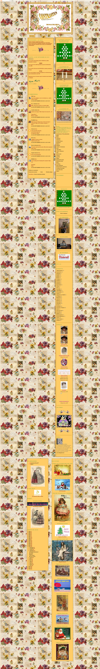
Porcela (58, 304)
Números (31, 59)
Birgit (58, 135)
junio (30, 559)
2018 (29, 540)
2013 (29, 546)
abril (30, 562)
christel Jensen (60, 141)
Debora (58, 143)
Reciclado (58, 311)
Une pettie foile (60, 169)
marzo (30, 563)
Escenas (58, 283)
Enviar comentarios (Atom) (39, 174)
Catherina (58, 138)
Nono (58, 162)
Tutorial (58, 320)
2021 (29, 537)
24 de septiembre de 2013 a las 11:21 (40, 134)
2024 (29, 533)
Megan (58, 158)
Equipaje (58, 281)
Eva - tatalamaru (34, 103)
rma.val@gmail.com (60, 452)
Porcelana (58, 306)
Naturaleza (59, 301)
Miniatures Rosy (60, 161)
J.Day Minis (59, 149)
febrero (31, 564)
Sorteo (34, 83)
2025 (29, 532)
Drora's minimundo (35, 145)
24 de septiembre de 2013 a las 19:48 (40, 149)
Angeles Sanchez (34, 152)
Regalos (58, 313)
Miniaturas (59, 297)
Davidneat (59, 142)
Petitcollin (59, 303)
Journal (58, 155)
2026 (29, 531)
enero (30, 565)
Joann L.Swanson (60, 151)
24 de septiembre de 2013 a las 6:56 (40, 117)
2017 (29, 541)
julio (30, 558)
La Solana (58, 296)
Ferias (58, 286)
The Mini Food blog (60, 168)
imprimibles (59, 290)
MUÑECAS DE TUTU (64, 378)
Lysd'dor (58, 156)
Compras (58, 279)
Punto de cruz (59, 310)
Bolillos (58, 276)
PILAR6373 (33, 120)
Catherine (58, 139)
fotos (58, 287)
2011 (29, 567)
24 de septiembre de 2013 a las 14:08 (40, 142)
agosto (30, 557)
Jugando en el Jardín (61, 294)
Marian (32, 464)
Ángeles (58, 274)
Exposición (59, 284)
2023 (29, 534)
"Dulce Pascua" (60, 270)
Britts (58, 136)
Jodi (57, 152)
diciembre (31, 547)
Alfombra (58, 273)
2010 (29, 568)
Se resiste (31, 553)
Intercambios (59, 291)
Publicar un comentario (33, 170)
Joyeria (58, 293)
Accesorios (59, 271)
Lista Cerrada (31, 555)
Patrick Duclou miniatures (62, 166)
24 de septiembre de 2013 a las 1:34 (40, 107)
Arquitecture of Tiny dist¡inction (63, 133)
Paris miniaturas (60, 165)
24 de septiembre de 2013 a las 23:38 (40, 167)
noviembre (31, 548)
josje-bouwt (59, 153)
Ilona (58, 148)
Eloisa (32, 137)
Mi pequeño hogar (60, 159)
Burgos (58, 277)
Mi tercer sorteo (32, 556)
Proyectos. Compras (61, 307)
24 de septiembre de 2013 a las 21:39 (40, 156)
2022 (29, 536)
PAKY (32, 96)
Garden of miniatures (61, 146)
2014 (29, 545)
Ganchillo (58, 289)
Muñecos (58, 300)
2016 (29, 542)
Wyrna (58, 171)
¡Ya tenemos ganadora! (33, 551)
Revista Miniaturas (60, 316)
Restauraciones (60, 314)
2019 (29, 539)
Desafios (58, 280)
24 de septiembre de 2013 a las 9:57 (40, 126)
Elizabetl (58, 145)
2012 (29, 566)
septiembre (31, 550)
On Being (58, 163)
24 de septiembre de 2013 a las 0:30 (40, 100)
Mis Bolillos (32, 36)
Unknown (33, 128)
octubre (31, 549)
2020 (29, 538)
